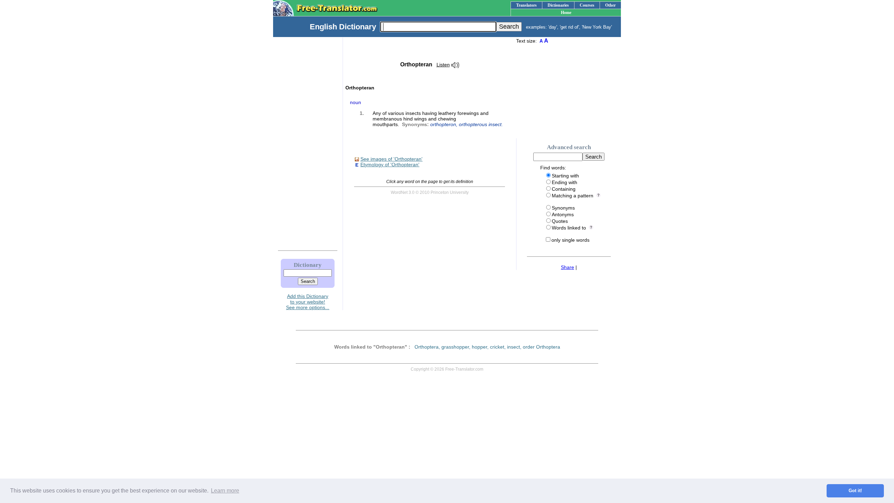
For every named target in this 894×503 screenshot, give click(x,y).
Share (567, 267)
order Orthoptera (541, 347)
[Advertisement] (301, 142)
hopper (479, 347)
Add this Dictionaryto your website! (307, 299)
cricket (497, 347)
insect (513, 347)
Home (566, 12)
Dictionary (308, 265)
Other (610, 5)
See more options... (307, 307)
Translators (526, 5)
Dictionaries (558, 5)
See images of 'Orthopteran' (391, 159)
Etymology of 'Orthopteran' (389, 164)
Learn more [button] (225, 491)
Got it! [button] (855, 490)
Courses (587, 5)
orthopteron (443, 124)
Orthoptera (427, 347)
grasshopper (455, 347)
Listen (443, 64)
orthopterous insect (480, 124)
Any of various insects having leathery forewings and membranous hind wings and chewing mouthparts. (438, 118)
